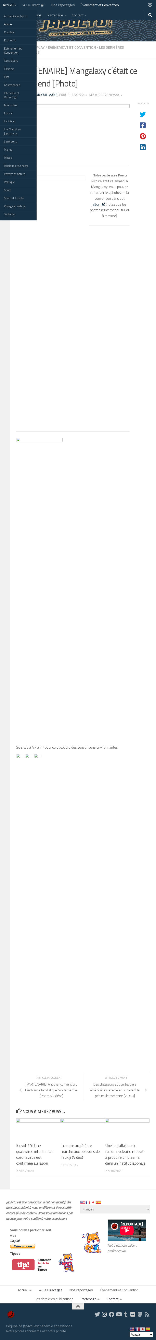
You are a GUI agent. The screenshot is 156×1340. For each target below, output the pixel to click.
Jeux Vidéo (10, 105)
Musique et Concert (16, 166)
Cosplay (9, 32)
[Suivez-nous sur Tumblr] (126, 1314)
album (97, 204)
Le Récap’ (10, 121)
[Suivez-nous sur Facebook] (111, 1314)
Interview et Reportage (11, 95)
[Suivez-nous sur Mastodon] (140, 1314)
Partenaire (55, 15)
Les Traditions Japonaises (12, 131)
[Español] (98, 1202)
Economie (10, 40)
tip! (23, 1264)
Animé (8, 24)
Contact (77, 15)
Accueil (8, 5)
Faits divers (11, 60)
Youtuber (9, 214)
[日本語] (93, 1202)
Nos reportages (63, 5)
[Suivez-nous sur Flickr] (133, 1314)
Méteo (8, 157)
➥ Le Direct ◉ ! (34, 5)
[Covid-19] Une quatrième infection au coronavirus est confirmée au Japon (34, 1154)
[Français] (88, 1202)
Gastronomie (12, 85)
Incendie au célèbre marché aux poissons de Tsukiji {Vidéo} (80, 1151)
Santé (7, 190)
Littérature (10, 141)
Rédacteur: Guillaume (40, 94)
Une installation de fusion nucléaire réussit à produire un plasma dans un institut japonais (125, 1154)
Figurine (9, 68)
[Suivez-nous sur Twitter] (97, 1314)
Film (6, 77)
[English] (83, 1202)
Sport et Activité (14, 198)
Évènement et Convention (13, 50)
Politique (9, 182)
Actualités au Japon (15, 16)
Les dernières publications (54, 1299)
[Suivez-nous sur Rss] (147, 1314)
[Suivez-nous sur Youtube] (118, 1314)
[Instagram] (104, 1314)
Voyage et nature (14, 174)
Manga (8, 149)
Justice (8, 113)
